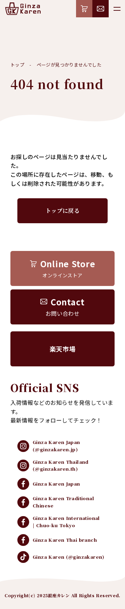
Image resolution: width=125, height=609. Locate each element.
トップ (17, 64)
